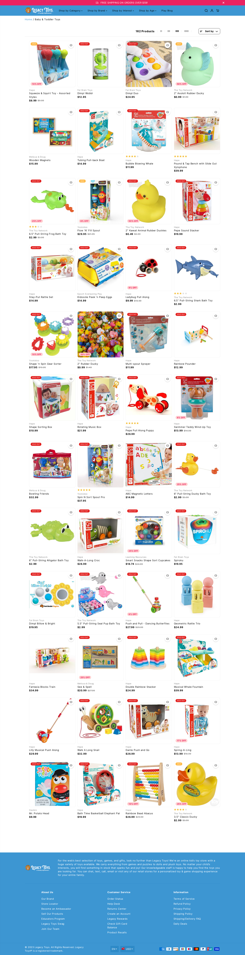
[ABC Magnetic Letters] (149, 464)
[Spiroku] (197, 531)
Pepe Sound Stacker (186, 230)
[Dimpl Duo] (149, 64)
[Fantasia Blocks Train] (52, 658)
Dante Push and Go (137, 750)
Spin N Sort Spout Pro (91, 497)
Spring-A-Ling (182, 750)
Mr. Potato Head (39, 813)
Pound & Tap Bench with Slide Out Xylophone (195, 165)
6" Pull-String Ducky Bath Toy (192, 493)
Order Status (115, 898)
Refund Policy (182, 903)
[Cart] (217, 10)
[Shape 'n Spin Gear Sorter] (52, 334)
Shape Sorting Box (40, 427)
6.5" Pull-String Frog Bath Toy (47, 233)
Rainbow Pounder (185, 363)
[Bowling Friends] (52, 464)
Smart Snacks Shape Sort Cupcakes (148, 560)
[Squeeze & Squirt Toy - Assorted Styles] (52, 64)
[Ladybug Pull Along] (149, 268)
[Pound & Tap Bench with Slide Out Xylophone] (197, 131)
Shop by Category (70, 10)
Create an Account (118, 913)
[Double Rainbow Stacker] (149, 658)
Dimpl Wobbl (85, 93)
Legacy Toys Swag (52, 923)
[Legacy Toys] (39, 11)
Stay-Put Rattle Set (41, 297)
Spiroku (178, 560)
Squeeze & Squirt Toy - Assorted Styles (49, 95)
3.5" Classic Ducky (185, 816)
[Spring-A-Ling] (197, 721)
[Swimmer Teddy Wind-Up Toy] (197, 398)
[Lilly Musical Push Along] (52, 721)
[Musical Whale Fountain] (197, 658)
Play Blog (167, 10)
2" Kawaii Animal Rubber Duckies (146, 230)
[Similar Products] (71, 45)
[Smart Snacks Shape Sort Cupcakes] (149, 531)
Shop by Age (147, 10)
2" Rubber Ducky (87, 363)
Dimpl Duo (132, 93)
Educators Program (53, 918)
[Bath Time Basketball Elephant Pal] (101, 784)
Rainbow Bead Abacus (139, 813)
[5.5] (101, 594)
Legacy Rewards (117, 918)
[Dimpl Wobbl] (101, 64)
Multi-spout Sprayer (138, 363)
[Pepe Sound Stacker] (197, 201)
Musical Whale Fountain (188, 686)
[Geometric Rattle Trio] (197, 594)
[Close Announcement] (223, 2)
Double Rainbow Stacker (141, 686)
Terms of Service (184, 898)
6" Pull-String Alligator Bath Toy (49, 560)
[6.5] (52, 201)
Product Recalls (117, 932)
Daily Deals (180, 923)
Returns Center (116, 908)
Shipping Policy (183, 913)
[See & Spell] (101, 658)
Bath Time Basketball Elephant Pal (98, 813)
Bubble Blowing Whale (139, 163)
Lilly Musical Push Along (44, 750)
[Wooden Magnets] (52, 131)
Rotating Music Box (89, 427)
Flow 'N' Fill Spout (88, 230)
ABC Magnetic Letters (139, 493)
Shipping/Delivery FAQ (187, 918)
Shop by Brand (97, 10)
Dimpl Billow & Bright (42, 623)
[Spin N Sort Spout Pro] (101, 464)
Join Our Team (50, 928)
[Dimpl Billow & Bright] (52, 594)
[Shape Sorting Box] (52, 398)
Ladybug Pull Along (137, 297)
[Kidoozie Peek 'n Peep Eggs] (101, 268)
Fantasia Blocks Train (42, 686)
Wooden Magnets (40, 160)
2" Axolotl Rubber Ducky (189, 93)
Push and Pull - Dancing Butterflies (147, 623)
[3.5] (197, 784)
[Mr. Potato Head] (52, 784)
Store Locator (49, 903)
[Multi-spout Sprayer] (149, 334)
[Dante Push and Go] (149, 721)
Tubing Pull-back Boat (91, 160)
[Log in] (211, 10)
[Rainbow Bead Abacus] (149, 784)
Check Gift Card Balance (117, 925)
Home (28, 19)
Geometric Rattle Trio (187, 623)
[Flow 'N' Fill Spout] (101, 201)
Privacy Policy (182, 908)
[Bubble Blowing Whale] (149, 131)
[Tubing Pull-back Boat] (101, 131)
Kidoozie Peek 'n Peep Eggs (94, 297)
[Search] (206, 10)
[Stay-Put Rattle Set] (52, 268)
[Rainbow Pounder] (197, 334)
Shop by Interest (122, 10)
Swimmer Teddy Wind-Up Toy (192, 427)
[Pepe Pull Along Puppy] (149, 398)
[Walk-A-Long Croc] (101, 531)
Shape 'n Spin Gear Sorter (45, 363)
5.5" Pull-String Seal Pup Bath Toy (98, 623)
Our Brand (47, 898)
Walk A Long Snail (88, 750)
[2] (197, 64)
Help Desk (113, 903)
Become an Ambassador (56, 908)
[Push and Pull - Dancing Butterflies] (149, 594)
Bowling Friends (39, 493)
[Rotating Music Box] (101, 398)
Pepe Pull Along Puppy (140, 430)
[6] (197, 464)
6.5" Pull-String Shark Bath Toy (193, 300)
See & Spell (84, 686)
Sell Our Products (52, 913)
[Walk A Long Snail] (101, 721)
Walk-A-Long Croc (88, 560)
